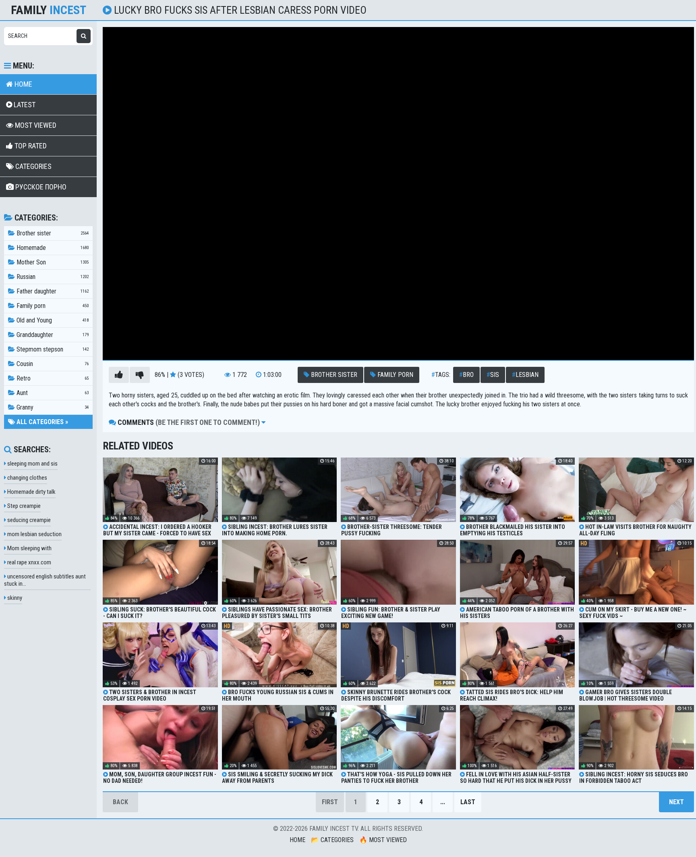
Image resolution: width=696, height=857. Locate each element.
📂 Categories (332, 840)
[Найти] (84, 36)
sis (493, 375)
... (442, 802)
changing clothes (26, 477)
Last (467, 802)
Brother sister (333, 375)
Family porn (394, 375)
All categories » (41, 422)
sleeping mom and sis (32, 463)
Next (676, 802)
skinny (14, 597)
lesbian (525, 375)
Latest (23, 104)
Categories (33, 166)
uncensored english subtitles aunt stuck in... (45, 580)
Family (48, 10)
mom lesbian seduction (34, 534)
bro (466, 375)
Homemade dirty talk (31, 491)
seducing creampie (28, 520)
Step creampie (23, 506)
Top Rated (30, 145)
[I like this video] (119, 375)
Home (22, 84)
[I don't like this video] (140, 375)
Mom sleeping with (29, 548)
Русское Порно (40, 187)
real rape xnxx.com (28, 562)
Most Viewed (34, 125)
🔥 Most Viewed (383, 840)
